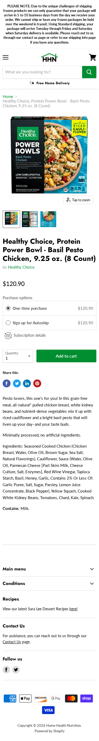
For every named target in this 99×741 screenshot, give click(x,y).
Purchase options (17, 297)
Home (8, 96)
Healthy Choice (21, 267)
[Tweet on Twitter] (17, 383)
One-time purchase (30, 308)
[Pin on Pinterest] (37, 383)
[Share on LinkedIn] (27, 383)
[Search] (89, 72)
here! (73, 609)
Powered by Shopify (50, 731)
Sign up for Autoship (31, 322)
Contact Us (12, 642)
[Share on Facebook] (7, 383)
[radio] (8, 308)
